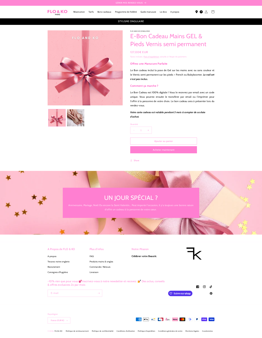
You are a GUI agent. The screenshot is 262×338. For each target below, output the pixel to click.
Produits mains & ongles (101, 261)
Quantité (134, 124)
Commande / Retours (100, 267)
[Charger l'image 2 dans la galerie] (75, 117)
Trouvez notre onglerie (58, 261)
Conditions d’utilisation (126, 331)
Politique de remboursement (77, 331)
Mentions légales (192, 331)
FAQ (92, 256)
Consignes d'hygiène (58, 272)
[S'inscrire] (98, 293)
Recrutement (54, 267)
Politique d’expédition (146, 331)
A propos (52, 256)
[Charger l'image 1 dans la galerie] (57, 117)
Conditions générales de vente (170, 331)
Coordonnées (207, 331)
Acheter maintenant (164, 149)
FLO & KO (58, 331)
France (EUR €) (57, 320)
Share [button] (136, 160)
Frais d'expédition (151, 56)
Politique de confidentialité (103, 331)
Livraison (94, 272)
